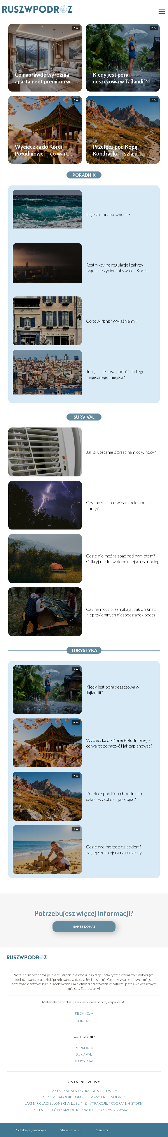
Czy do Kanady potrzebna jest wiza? (84, 1091)
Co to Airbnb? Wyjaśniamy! (111, 321)
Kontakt (84, 1021)
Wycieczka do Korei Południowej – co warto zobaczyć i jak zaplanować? (43, 150)
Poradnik (84, 175)
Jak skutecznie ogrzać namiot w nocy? (121, 452)
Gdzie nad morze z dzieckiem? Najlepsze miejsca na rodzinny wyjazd (114, 849)
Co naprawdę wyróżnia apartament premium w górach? (42, 78)
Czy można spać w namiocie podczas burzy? (119, 505)
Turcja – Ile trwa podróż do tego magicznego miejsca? (115, 374)
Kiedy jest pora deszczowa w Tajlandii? (120, 77)
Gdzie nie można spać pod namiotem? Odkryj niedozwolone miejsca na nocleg (122, 558)
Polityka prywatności (30, 1130)
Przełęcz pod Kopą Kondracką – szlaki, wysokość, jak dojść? (116, 150)
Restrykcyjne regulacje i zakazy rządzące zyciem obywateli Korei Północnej (116, 267)
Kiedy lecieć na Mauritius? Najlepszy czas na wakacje (84, 1110)
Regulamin (102, 1130)
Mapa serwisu (70, 1130)
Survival (84, 417)
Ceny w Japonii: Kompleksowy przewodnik (84, 1097)
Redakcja (84, 1013)
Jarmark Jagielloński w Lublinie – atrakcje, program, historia (84, 1103)
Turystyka (84, 650)
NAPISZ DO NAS (84, 926)
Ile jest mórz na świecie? (108, 214)
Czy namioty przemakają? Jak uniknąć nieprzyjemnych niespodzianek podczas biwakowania (122, 612)
